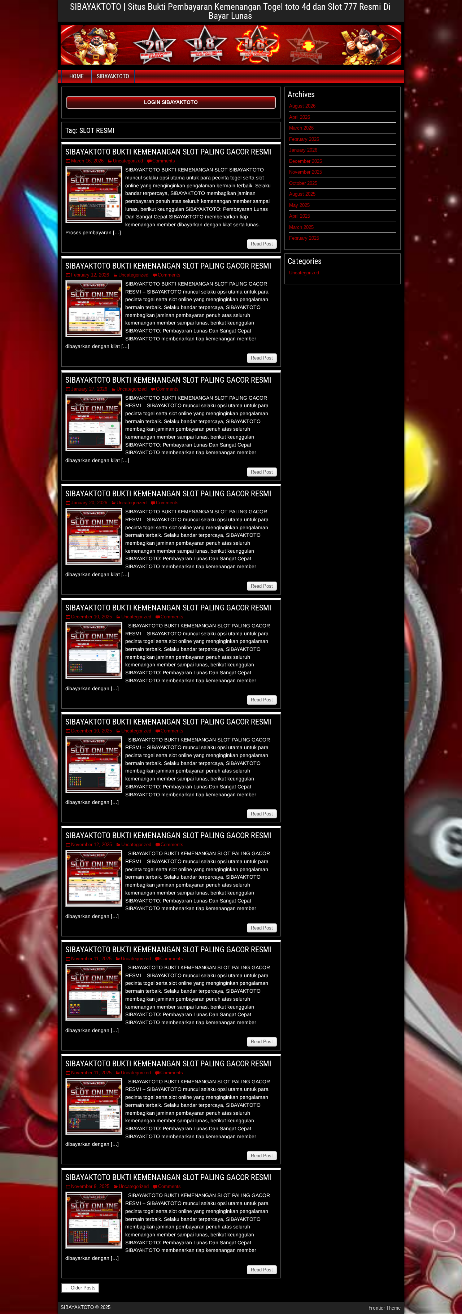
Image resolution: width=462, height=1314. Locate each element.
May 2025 (299, 205)
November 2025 (305, 172)
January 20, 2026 (89, 502)
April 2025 (299, 216)
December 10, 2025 (91, 616)
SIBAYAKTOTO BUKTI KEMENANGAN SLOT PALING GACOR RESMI (168, 151)
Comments (163, 161)
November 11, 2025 (91, 958)
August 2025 (302, 194)
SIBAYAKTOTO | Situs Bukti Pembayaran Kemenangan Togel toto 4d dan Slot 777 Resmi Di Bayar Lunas (230, 11)
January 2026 (303, 150)
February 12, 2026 (90, 275)
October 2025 (303, 183)
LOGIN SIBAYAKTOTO (171, 102)
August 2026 (302, 106)
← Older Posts (80, 1288)
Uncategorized (128, 161)
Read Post (262, 244)
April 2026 (299, 117)
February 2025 (304, 238)
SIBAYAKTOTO (113, 76)
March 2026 (301, 128)
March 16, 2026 (87, 161)
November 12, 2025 (91, 844)
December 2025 (305, 161)
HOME (76, 76)
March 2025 (301, 227)
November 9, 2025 (90, 1186)
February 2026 (304, 139)
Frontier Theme (385, 1308)
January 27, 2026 (89, 389)
